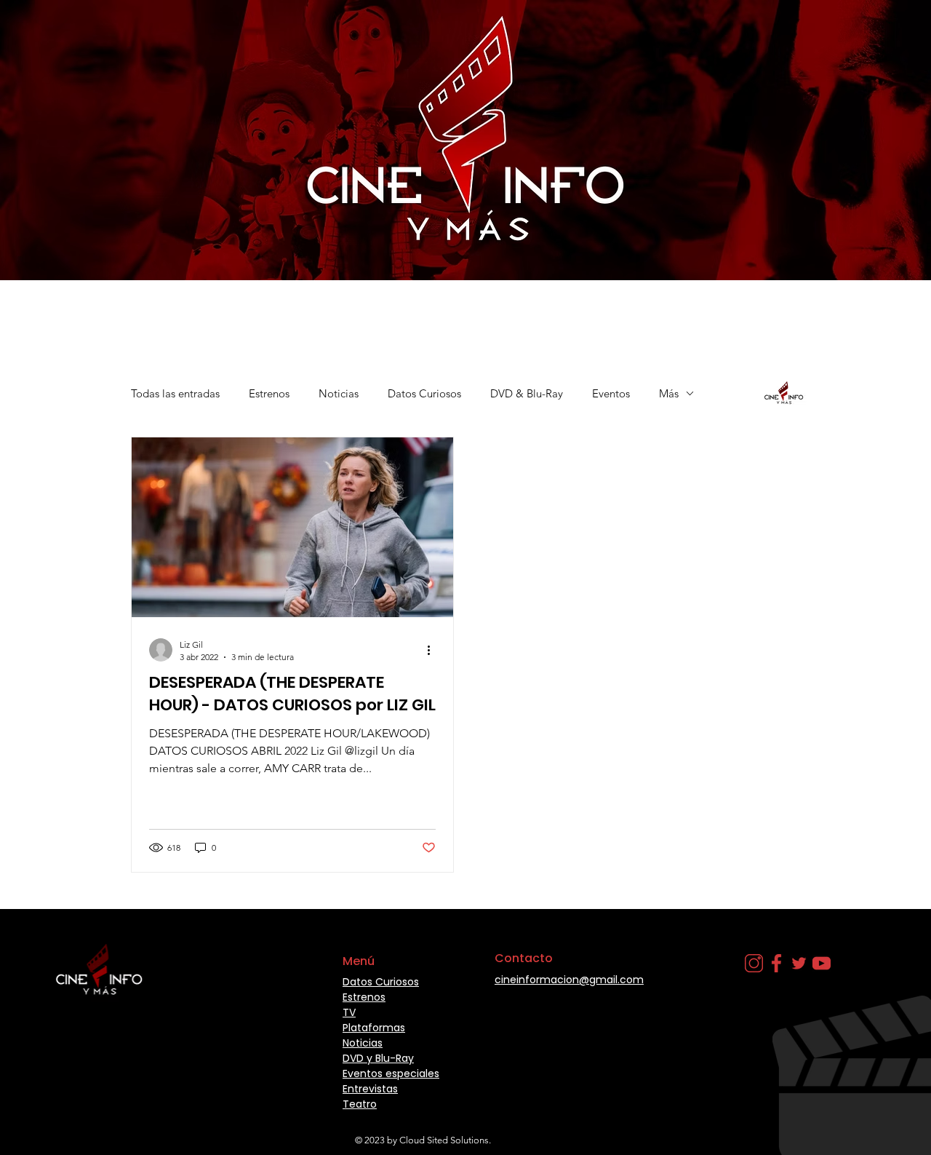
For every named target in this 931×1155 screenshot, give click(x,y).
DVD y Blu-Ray (378, 1058)
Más (669, 393)
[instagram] (754, 963)
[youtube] (821, 963)
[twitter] (799, 963)
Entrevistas (370, 1088)
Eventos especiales (391, 1073)
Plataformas (374, 1027)
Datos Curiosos (424, 393)
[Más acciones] (433, 650)
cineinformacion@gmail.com (569, 979)
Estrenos (269, 393)
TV (349, 1012)
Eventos (611, 393)
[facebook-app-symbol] (776, 963)
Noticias (339, 393)
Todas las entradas (175, 393)
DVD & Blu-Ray (526, 393)
